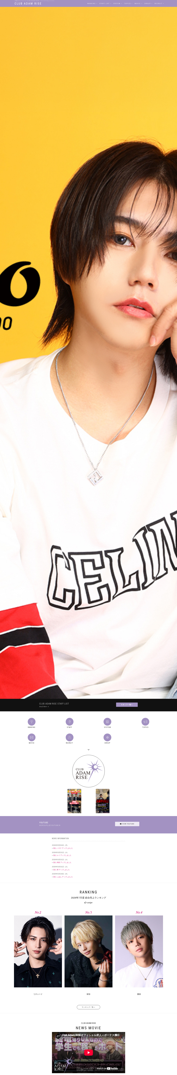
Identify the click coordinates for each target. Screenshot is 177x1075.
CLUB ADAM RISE (28, 3)
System (117, 3)
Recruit (158, 3)
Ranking (91, 3)
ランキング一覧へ (88, 1007)
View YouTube (128, 824)
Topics (127, 3)
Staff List (105, 3)
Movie (138, 3)
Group (147, 3)
